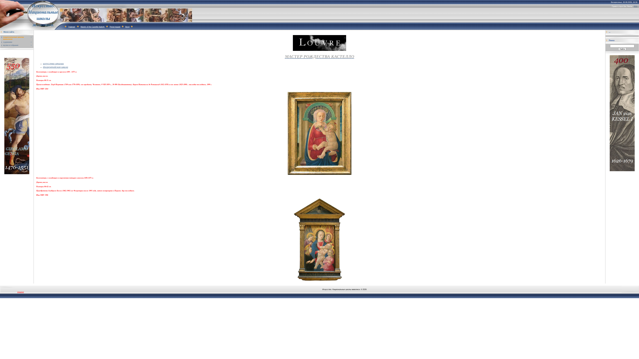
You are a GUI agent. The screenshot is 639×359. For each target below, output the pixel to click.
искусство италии (53, 63)
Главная (71, 27)
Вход (127, 27)
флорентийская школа (55, 67)
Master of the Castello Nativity (93, 27)
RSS (635, 6)
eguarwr (20, 292)
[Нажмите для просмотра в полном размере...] (319, 174)
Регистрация (115, 27)
